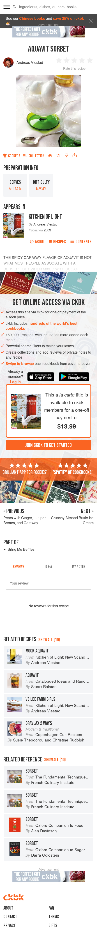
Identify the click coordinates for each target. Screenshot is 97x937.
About (40, 242)
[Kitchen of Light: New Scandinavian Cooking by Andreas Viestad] (26, 396)
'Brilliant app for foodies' (24, 472)
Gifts (52, 925)
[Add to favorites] (58, 155)
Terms (53, 917)
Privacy (9, 925)
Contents (84, 242)
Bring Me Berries (21, 549)
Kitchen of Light (45, 217)
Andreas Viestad (29, 62)
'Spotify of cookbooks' (72, 472)
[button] (14, 7)
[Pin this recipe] (66, 155)
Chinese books (32, 18)
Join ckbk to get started (48, 445)
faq (51, 908)
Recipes (59, 242)
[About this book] (13, 215)
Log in (15, 381)
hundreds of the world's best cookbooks (41, 326)
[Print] (50, 155)
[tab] (18, 566)
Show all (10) (49, 640)
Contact (10, 917)
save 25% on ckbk (68, 18)
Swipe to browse (20, 363)
